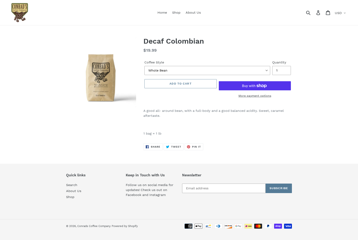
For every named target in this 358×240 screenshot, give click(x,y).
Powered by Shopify (125, 226)
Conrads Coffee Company (94, 226)
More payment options (254, 95)
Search (71, 185)
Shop (70, 197)
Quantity (279, 62)
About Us (73, 191)
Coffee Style (154, 62)
